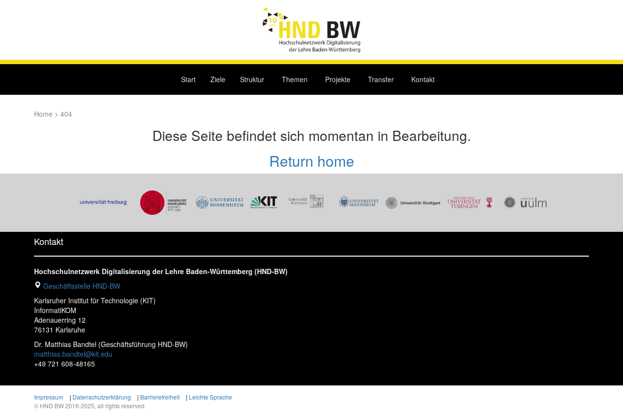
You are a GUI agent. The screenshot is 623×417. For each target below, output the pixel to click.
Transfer (381, 79)
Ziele (217, 79)
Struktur (252, 79)
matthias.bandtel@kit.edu (73, 354)
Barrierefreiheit (160, 397)
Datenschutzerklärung (102, 397)
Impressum (48, 397)
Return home (311, 160)
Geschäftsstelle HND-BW (81, 286)
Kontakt (423, 79)
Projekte (337, 79)
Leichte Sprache (210, 397)
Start (188, 79)
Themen (295, 79)
